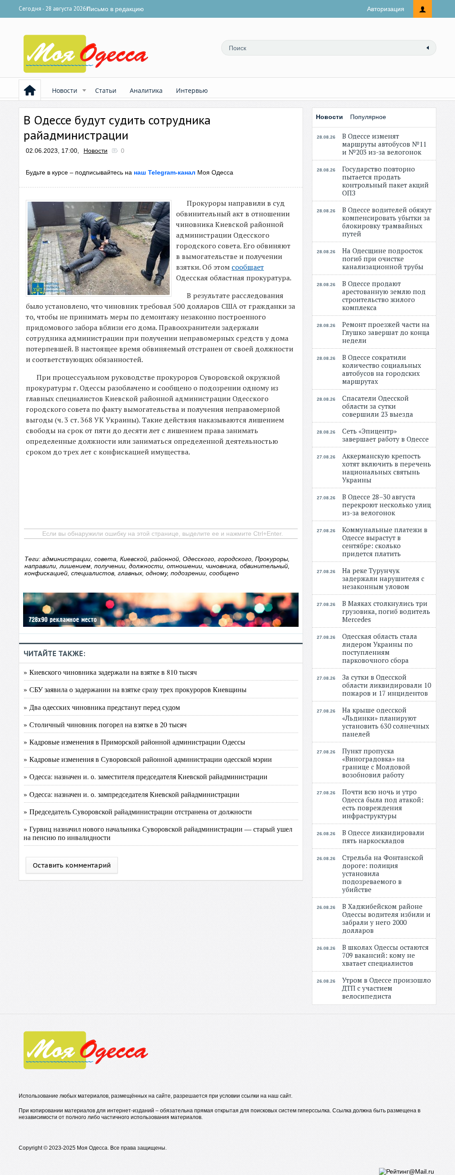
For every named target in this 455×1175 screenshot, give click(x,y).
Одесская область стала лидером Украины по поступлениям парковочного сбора (379, 648)
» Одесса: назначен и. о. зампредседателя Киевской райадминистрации (131, 794)
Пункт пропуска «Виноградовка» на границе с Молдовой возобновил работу (376, 763)
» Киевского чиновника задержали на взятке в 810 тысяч (110, 672)
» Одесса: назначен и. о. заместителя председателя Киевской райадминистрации (145, 776)
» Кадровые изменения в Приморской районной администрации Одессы (134, 741)
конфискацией (46, 573)
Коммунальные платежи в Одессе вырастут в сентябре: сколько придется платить (384, 542)
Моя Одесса (183, 172)
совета (105, 558)
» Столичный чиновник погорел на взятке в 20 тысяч (105, 724)
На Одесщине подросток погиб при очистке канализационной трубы (382, 259)
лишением (75, 566)
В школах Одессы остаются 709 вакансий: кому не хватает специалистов (385, 955)
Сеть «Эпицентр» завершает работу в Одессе (385, 435)
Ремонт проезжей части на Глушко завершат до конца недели (386, 332)
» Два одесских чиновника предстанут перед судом (102, 707)
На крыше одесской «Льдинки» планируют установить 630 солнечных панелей (385, 722)
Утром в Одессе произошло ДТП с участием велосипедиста (386, 988)
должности (146, 566)
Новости (64, 90)
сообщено (224, 573)
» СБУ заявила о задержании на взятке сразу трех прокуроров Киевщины (135, 689)
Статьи (105, 90)
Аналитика (146, 90)
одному (156, 573)
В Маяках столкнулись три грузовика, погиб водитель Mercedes (386, 611)
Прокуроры (271, 558)
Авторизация (385, 8)
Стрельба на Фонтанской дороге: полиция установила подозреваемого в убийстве (382, 873)
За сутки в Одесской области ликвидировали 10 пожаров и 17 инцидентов (386, 685)
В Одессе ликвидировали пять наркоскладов (383, 836)
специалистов (92, 573)
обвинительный (264, 566)
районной (165, 558)
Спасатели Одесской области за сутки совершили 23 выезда (377, 406)
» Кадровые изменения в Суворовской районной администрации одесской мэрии (148, 759)
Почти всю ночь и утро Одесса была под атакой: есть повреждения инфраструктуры (382, 804)
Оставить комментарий (72, 865)
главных (130, 573)
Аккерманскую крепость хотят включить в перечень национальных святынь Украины (386, 468)
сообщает (247, 267)
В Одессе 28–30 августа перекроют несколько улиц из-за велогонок (386, 505)
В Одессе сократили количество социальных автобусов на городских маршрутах (381, 369)
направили (40, 566)
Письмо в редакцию (115, 8)
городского (234, 558)
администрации (66, 558)
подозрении (188, 573)
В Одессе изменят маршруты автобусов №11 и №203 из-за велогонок (384, 144)
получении (109, 566)
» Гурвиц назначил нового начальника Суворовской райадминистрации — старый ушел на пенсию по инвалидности (158, 833)
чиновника (221, 566)
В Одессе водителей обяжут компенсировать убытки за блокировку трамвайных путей (386, 222)
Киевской (133, 558)
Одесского (198, 558)
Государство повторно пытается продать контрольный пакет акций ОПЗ (385, 181)
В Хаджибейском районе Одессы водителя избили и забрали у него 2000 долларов (386, 918)
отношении (184, 566)
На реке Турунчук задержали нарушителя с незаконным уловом (383, 578)
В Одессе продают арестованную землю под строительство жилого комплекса (384, 295)
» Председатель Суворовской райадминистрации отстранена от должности (138, 811)
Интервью (192, 90)
